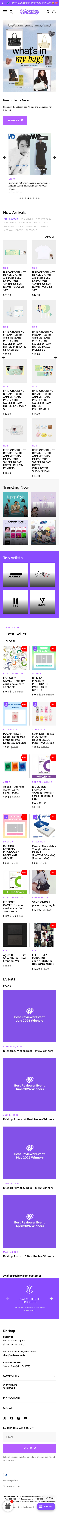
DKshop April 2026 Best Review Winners (28, 1256)
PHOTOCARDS (41, 223)
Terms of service (12, 1486)
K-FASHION (31, 226)
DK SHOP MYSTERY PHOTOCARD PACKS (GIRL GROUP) (11, 852)
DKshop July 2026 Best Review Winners (28, 1050)
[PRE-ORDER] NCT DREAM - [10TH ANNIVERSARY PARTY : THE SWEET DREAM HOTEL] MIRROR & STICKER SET (14, 340)
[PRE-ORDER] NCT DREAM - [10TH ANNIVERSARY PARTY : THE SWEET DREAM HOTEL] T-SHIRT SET (43, 281)
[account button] (48, 12)
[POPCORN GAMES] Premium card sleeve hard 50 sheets (14, 682)
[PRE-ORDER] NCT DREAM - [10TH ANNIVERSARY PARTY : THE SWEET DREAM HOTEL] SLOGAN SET (14, 281)
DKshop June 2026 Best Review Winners (28, 1119)
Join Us (27, 1448)
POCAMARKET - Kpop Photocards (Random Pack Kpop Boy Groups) (14, 738)
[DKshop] (29, 11)
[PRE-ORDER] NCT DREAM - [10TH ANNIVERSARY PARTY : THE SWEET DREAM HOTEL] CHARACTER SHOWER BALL (43, 461)
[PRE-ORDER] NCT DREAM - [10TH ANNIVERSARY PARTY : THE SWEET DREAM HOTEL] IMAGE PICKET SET (43, 340)
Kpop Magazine (43, 219)
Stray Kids (38, 729)
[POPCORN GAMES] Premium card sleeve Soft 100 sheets (14, 907)
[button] (54, 12)
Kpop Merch (10, 223)
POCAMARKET (11, 729)
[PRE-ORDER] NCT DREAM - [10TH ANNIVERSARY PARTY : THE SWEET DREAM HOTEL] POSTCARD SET (43, 399)
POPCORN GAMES (13, 673)
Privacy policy (10, 1480)
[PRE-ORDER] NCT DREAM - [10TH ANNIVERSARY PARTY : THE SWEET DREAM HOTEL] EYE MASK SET (14, 399)
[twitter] (4, 1418)
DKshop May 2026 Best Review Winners (28, 1187)
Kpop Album (25, 223)
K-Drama (8, 230)
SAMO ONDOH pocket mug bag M (44, 904)
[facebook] (11, 1418)
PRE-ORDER (27, 219)
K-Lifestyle (31, 230)
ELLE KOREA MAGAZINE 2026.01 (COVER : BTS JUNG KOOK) (43, 960)
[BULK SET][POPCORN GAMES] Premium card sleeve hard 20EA (43, 792)
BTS (5, 950)
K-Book (19, 230)
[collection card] (15, 504)
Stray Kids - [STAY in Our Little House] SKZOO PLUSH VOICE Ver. (43, 738)
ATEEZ (6, 782)
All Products (11, 219)
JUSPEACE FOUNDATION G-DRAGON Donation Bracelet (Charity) (27, 184)
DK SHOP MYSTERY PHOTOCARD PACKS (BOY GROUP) (40, 684)
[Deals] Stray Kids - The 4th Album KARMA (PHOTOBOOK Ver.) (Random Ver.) (44, 852)
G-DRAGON (14, 179)
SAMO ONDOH (40, 897)
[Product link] (29, 162)
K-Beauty (43, 226)
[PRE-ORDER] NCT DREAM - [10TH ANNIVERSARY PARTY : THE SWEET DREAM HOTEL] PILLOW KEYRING (14, 459)
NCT (5, 267)
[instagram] (18, 1418)
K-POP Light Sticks (13, 226)
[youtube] (25, 1418)
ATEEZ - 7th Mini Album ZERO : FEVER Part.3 (13, 789)
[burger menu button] (5, 12)
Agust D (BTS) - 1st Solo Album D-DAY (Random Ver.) (14, 958)
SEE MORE (13, 120)
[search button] (11, 12)
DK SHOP (37, 673)
